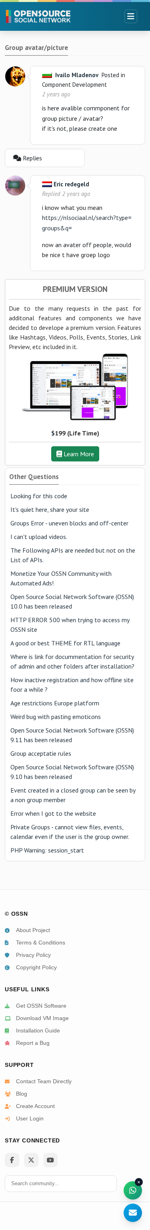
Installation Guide (38, 1030)
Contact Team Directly (44, 1081)
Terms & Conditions (40, 942)
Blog (21, 1093)
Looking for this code (38, 496)
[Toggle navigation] (130, 16)
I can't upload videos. (38, 537)
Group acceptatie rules (40, 753)
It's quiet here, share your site (49, 509)
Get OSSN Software (41, 1005)
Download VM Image (42, 1018)
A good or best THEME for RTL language (65, 643)
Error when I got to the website (53, 813)
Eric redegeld (71, 184)
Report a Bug (33, 1043)
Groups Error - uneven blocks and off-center (69, 523)
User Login (30, 1118)
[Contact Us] (133, 1213)
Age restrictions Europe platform (54, 703)
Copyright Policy (36, 967)
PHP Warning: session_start (47, 850)
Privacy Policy (33, 955)
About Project (33, 930)
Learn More (78, 454)
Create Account (35, 1106)
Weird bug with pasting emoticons (55, 717)
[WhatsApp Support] (133, 1190)
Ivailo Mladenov (76, 75)
